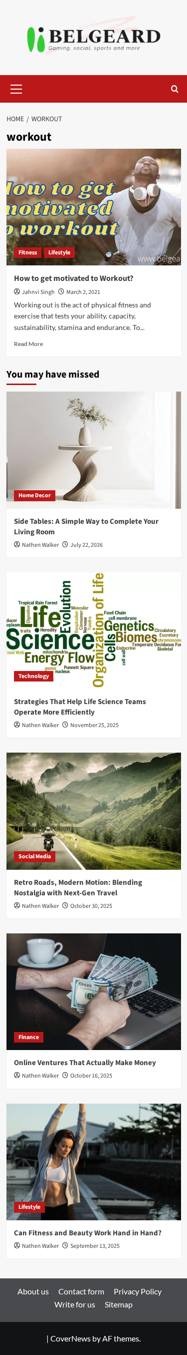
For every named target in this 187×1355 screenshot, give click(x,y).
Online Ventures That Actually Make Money (85, 1063)
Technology (33, 676)
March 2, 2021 (83, 292)
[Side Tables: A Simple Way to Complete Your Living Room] (93, 450)
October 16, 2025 (91, 1076)
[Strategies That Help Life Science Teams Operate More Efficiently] (93, 630)
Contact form (81, 1291)
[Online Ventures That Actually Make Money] (93, 991)
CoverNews (70, 1338)
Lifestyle (59, 252)
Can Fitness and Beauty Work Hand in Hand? (88, 1233)
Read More (28, 344)
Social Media (34, 856)
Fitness (27, 252)
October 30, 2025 (91, 906)
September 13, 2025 (95, 1246)
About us (33, 1291)
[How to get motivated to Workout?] (93, 207)
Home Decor (34, 495)
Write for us (74, 1304)
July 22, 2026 (86, 545)
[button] (16, 87)
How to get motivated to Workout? (73, 278)
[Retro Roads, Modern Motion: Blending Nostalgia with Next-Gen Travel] (93, 811)
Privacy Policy (138, 1291)
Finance (28, 1037)
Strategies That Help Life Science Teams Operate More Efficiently (80, 707)
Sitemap (119, 1304)
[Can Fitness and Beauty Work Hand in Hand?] (93, 1162)
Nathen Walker (40, 545)
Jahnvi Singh (38, 292)
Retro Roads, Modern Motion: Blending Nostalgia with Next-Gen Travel (78, 887)
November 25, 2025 (94, 725)
